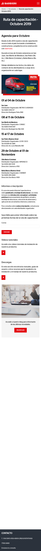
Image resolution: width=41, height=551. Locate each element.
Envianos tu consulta (8, 548)
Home (4, 9)
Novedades (12, 9)
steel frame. (9, 48)
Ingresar (21, 330)
